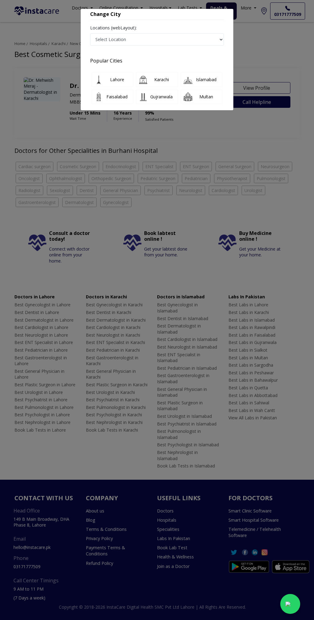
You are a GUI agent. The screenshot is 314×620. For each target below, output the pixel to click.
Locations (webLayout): (113, 28)
